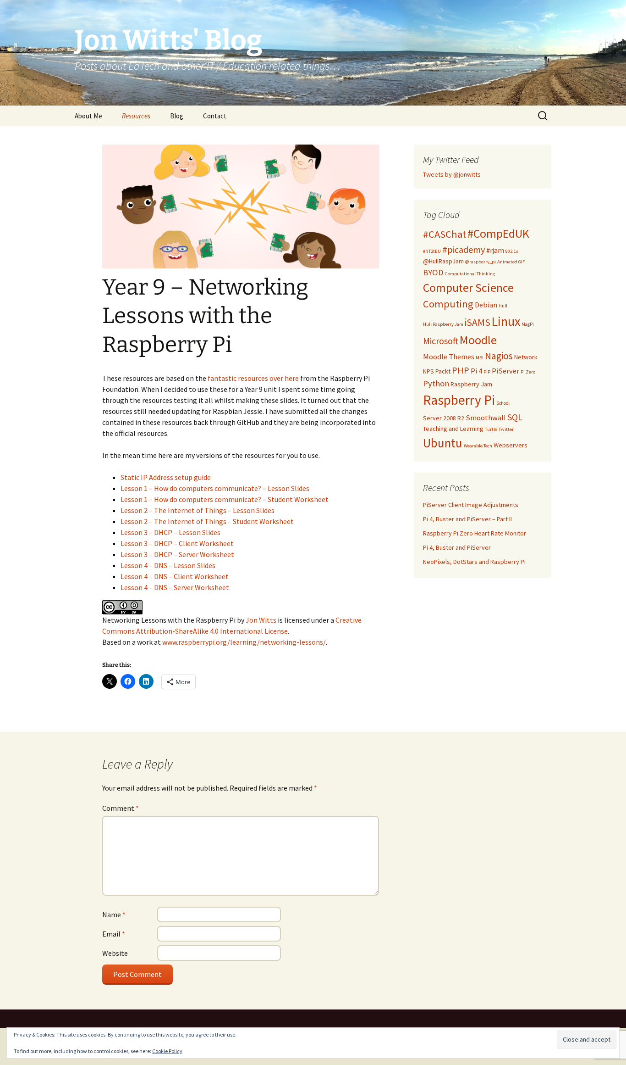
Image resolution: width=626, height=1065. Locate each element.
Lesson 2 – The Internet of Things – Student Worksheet (208, 521)
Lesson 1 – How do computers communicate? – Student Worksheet (225, 499)
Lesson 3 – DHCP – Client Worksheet (178, 543)
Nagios (499, 356)
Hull (503, 306)
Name (114, 914)
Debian (486, 305)
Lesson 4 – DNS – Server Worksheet (176, 587)
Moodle (478, 340)
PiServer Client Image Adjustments (470, 505)
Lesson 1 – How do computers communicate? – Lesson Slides (216, 488)
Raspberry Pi (459, 399)
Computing (448, 303)
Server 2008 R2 (443, 418)
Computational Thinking (470, 274)
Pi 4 (476, 371)
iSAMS (477, 322)
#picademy (463, 249)
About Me (88, 116)
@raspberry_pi (480, 262)
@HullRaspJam (443, 261)
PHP (460, 370)
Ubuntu (442, 443)
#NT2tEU (432, 251)
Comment (120, 808)
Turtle (491, 429)
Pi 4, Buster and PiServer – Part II (467, 519)
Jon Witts (261, 620)
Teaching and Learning (453, 428)
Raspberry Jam (471, 384)
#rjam (495, 250)
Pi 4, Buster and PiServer (457, 547)
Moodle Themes (448, 357)
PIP (486, 372)
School (503, 403)
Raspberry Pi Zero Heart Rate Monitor (474, 533)
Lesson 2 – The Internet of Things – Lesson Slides (198, 510)
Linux (506, 321)
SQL (514, 417)
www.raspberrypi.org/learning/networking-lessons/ (244, 642)
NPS (428, 371)
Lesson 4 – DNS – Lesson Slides (169, 565)
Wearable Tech (478, 446)
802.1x (511, 251)
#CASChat (444, 234)
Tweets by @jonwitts (452, 174)
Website (115, 953)
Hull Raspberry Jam (443, 324)
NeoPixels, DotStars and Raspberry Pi (474, 562)
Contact (214, 116)
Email (113, 933)
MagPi (528, 324)
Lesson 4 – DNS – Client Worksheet (175, 576)
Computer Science (468, 287)
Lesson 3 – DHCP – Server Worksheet (178, 554)
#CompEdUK (498, 233)
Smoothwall (486, 418)
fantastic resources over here (253, 378)
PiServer (505, 371)
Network (526, 357)
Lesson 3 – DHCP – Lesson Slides (171, 532)
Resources (136, 116)
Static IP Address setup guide (166, 477)
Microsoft (440, 340)
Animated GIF (511, 262)
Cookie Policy (167, 1051)
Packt (442, 371)
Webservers (510, 445)
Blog (176, 116)
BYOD (433, 272)
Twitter (506, 429)
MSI (479, 358)
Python (436, 383)
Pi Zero (528, 372)
